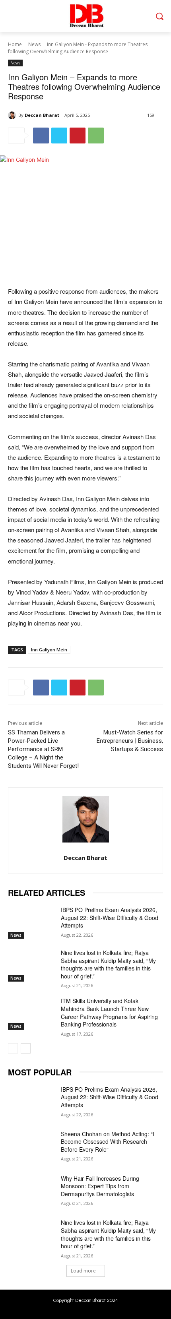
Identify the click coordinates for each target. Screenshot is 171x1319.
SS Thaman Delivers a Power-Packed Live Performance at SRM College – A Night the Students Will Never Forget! (43, 749)
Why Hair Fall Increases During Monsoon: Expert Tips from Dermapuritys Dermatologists (100, 1186)
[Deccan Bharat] (13, 115)
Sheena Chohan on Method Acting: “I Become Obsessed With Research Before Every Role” (107, 1141)
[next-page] (26, 1048)
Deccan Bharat (42, 115)
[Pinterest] (78, 135)
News (34, 44)
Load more (83, 1270)
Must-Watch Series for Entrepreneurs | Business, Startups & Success (130, 741)
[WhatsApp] (96, 135)
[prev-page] (13, 1048)
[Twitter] (59, 135)
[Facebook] (41, 135)
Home (15, 44)
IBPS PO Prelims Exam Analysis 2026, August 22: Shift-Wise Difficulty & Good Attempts (109, 917)
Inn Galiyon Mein (49, 650)
